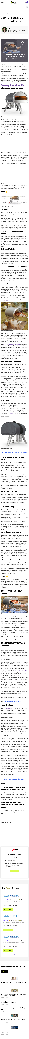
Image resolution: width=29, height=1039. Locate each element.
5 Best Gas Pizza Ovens (14, 701)
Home (2, 13)
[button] (27, 7)
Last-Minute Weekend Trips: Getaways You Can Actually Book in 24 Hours (13, 994)
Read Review (18, 900)
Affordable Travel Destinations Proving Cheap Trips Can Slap (13, 1031)
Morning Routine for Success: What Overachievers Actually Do (10, 1001)
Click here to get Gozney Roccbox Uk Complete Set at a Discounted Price (15, 779)
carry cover (10, 413)
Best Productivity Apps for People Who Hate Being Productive (13, 1020)
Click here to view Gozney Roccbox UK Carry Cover (15, 453)
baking (2, 523)
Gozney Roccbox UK (12, 85)
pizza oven (5, 300)
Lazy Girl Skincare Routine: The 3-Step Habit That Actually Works (14, 983)
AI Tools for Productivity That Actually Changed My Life (13, 1008)
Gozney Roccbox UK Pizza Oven (11, 344)
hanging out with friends (20, 670)
